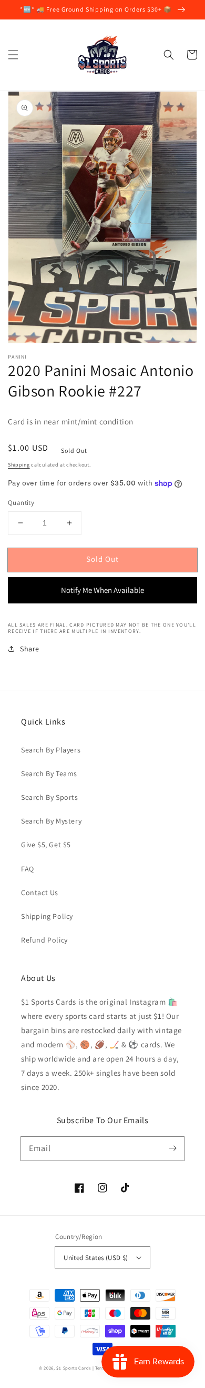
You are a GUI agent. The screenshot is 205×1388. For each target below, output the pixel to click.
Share (29, 648)
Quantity (21, 502)
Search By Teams (49, 773)
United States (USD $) (96, 1257)
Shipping (19, 464)
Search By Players (50, 750)
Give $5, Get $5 (46, 844)
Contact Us (39, 892)
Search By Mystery (51, 821)
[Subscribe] (172, 1148)
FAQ (27, 869)
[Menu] (13, 54)
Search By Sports (49, 797)
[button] (168, 54)
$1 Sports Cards (73, 1368)
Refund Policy (44, 940)
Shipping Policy (47, 916)
